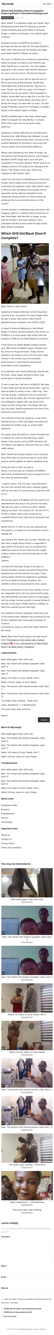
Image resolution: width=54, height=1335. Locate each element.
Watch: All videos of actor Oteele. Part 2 (20, 678)
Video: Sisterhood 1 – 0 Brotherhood (18, 705)
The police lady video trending (15, 709)
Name (4, 1266)
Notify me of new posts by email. (18, 1312)
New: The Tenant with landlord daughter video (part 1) (27, 977)
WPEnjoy (43, 1329)
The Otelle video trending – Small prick (19, 700)
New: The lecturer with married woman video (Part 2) (26, 1127)
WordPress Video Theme (29, 1329)
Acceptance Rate (9, 805)
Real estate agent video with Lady (17, 659)
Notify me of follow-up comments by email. (23, 1309)
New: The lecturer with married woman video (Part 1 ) (27, 1089)
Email (4, 1277)
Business (5, 809)
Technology (6, 822)
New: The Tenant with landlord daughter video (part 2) (27, 938)
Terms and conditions (11, 847)
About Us (5, 835)
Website (4, 1288)
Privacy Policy (8, 843)
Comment (6, 1236)
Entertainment (7, 18)
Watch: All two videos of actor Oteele (19, 682)
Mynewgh (8, 3)
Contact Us (6, 839)
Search (4, 715)
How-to (4, 817)
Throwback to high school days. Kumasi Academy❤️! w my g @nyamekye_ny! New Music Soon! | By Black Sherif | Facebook (24, 643)
